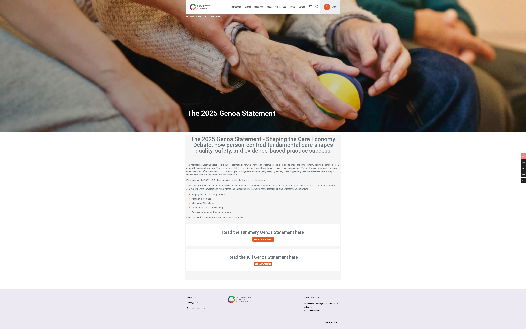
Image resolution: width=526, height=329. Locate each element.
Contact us (191, 297)
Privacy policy (192, 302)
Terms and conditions (196, 308)
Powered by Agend (331, 322)
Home (192, 16)
